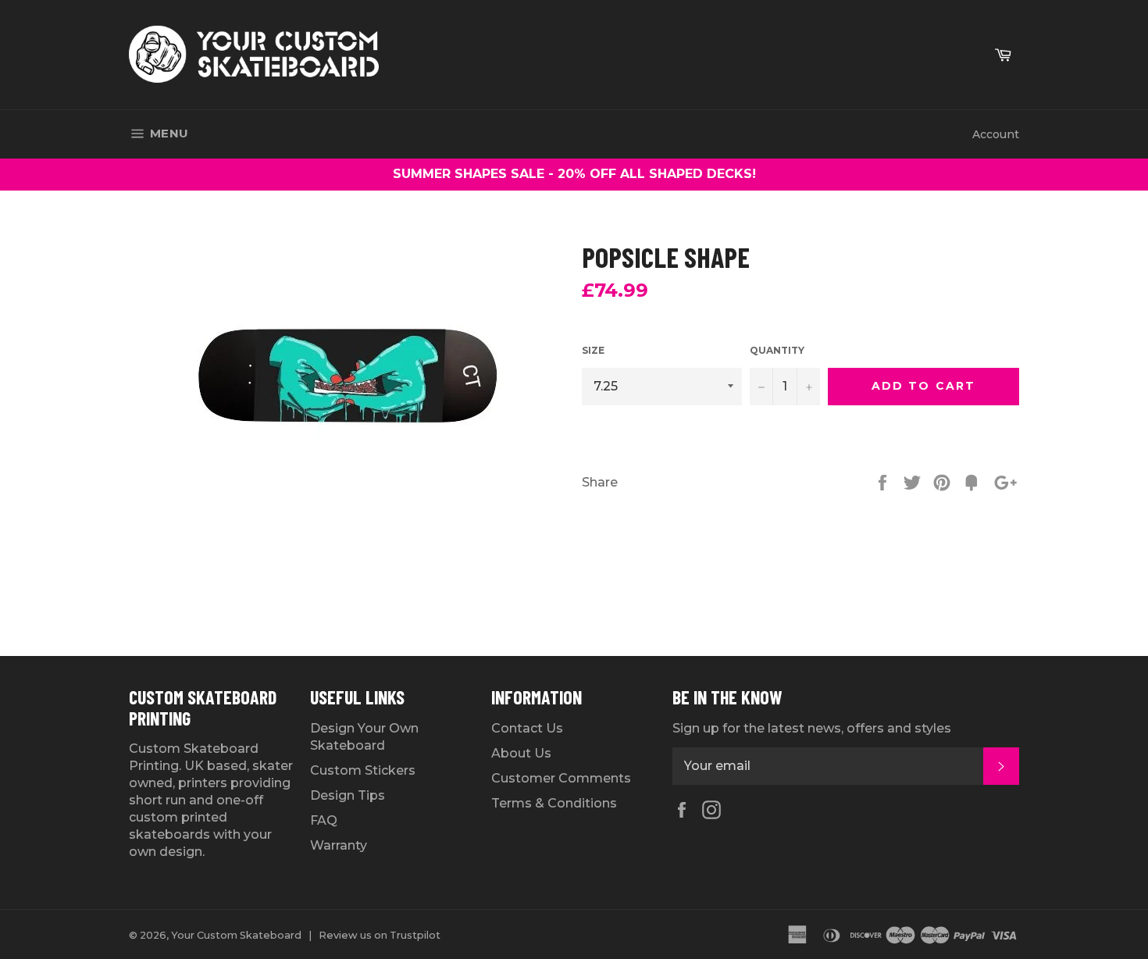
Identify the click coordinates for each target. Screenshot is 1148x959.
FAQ (323, 820)
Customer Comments (561, 778)
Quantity (777, 350)
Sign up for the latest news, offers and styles (811, 728)
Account (995, 134)
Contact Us (527, 728)
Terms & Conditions (554, 803)
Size (593, 350)
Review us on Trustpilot (379, 935)
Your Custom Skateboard (236, 935)
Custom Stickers (362, 770)
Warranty (338, 845)
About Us (521, 753)
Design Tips (347, 795)
